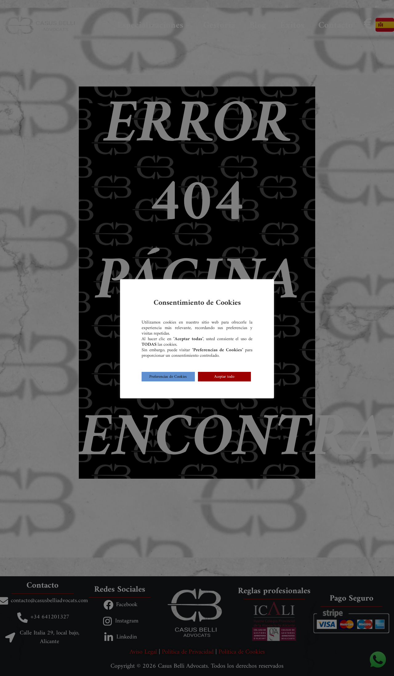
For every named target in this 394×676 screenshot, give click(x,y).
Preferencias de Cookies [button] (168, 376)
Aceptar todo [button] (224, 376)
